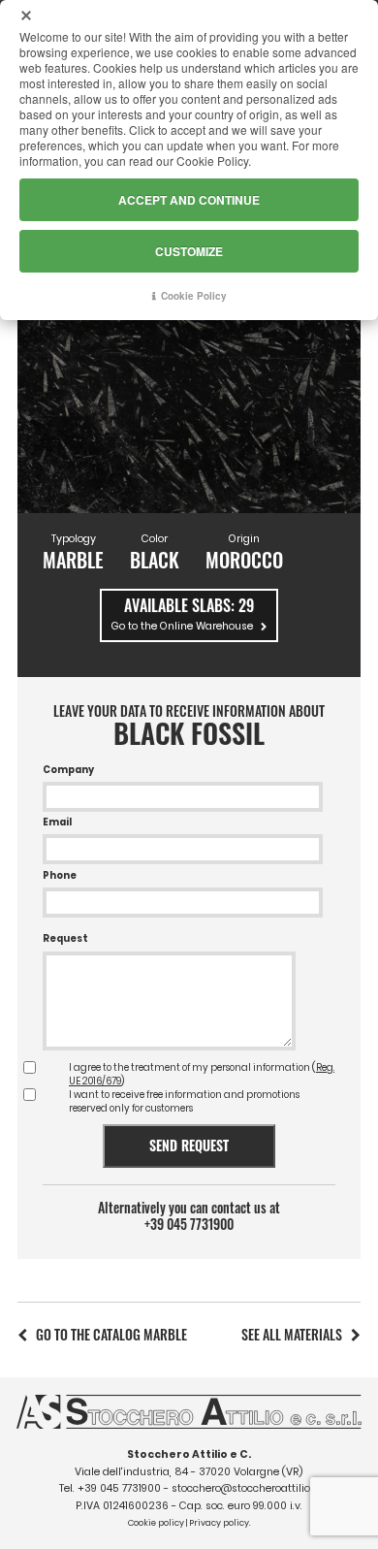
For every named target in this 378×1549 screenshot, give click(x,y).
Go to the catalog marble (111, 1334)
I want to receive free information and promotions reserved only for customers (184, 1101)
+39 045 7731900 (189, 1224)
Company (68, 769)
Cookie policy (156, 1523)
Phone (60, 875)
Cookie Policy (194, 296)
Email (57, 822)
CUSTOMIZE (189, 251)
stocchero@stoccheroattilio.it (245, 1488)
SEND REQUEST (189, 1145)
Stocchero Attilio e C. (189, 1454)
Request (65, 938)
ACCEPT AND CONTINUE (189, 200)
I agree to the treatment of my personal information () (201, 1074)
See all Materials (291, 1334)
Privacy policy (219, 1523)
